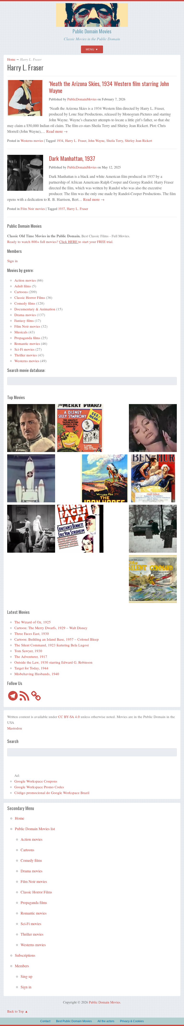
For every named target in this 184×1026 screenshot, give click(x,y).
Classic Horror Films (29, 297)
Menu (90, 49)
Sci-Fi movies (24, 349)
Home (11, 59)
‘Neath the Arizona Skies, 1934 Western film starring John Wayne (109, 87)
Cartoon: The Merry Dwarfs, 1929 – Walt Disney (50, 627)
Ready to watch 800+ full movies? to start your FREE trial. (60, 241)
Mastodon (14, 728)
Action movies (25, 280)
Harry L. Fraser (75, 140)
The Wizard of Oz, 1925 (32, 622)
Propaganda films (27, 337)
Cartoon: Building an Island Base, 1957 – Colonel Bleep (56, 639)
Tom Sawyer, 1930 (28, 650)
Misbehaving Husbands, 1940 (36, 673)
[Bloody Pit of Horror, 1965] (153, 428)
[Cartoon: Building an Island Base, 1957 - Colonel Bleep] (31, 479)
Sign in (12, 260)
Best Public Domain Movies (74, 1021)
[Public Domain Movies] (92, 24)
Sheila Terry (114, 140)
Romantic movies (27, 343)
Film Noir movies (33, 208)
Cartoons (21, 291)
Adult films (22, 286)
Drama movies (25, 314)
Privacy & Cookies (132, 1021)
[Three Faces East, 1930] (80, 529)
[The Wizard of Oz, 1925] (31, 428)
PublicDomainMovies (82, 99)
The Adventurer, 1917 (30, 656)
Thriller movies (25, 355)
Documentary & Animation (34, 309)
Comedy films (24, 303)
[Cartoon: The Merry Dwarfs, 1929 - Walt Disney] (80, 428)
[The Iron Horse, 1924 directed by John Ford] (104, 479)
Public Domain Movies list (35, 828)
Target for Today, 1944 (31, 668)
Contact (45, 1021)
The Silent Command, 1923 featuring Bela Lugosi (51, 645)
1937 (61, 208)
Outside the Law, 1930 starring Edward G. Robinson (53, 662)
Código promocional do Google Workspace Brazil (51, 792)
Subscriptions (25, 955)
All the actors (106, 1021)
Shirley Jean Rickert (138, 140)
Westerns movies (32, 140)
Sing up (26, 976)
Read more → (56, 131)
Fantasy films (24, 320)
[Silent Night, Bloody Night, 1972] (153, 529)
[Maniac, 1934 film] (31, 529)
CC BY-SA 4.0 (69, 716)
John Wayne (96, 140)
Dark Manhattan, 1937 (72, 158)
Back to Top (15, 1011)
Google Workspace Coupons (35, 781)
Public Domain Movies (92, 31)
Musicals (21, 332)
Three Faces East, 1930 (31, 633)
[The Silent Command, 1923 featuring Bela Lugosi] (153, 579)
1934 (60, 140)
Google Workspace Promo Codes (39, 786)
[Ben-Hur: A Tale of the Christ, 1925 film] (153, 479)
